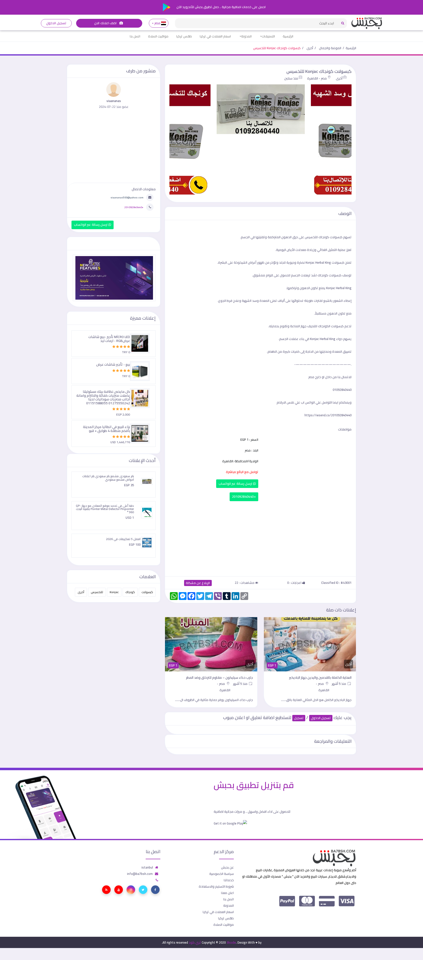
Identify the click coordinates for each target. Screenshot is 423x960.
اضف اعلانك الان (105, 23)
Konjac (114, 592)
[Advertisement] (260, 537)
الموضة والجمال (330, 48)
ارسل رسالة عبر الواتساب (236, 484)
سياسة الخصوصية (221, 874)
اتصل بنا (135, 36)
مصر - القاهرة (317, 78)
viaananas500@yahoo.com (127, 197)
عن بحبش (227, 867)
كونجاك (130, 592)
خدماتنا (229, 880)
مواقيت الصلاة (158, 36)
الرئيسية (288, 36)
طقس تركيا (184, 36)
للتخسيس (97, 592)
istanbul (147, 867)
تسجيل (299, 718)
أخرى (309, 48)
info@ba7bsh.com (140, 874)
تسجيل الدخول (56, 23)
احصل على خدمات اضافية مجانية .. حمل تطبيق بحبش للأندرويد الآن (221, 7)
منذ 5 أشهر (339, 684)
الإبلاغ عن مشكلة (198, 583)
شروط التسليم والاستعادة (216, 886)
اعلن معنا (227, 893)
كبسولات (147, 592)
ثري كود (195, 942)
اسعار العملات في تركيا (215, 36)
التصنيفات (268, 36)
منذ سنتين (291, 78)
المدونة (246, 36)
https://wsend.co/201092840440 (328, 415)
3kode (231, 942)
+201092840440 (244, 497)
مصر (157, 23)
